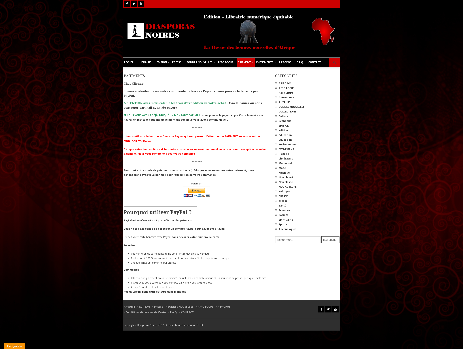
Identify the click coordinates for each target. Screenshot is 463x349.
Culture (283, 116)
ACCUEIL (129, 62)
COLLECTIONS (287, 111)
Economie (285, 121)
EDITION (161, 62)
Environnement (289, 144)
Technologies (287, 229)
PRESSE (176, 62)
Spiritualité (286, 219)
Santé (282, 205)
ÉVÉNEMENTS (264, 62)
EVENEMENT (286, 149)
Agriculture (286, 92)
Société (283, 215)
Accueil (130, 306)
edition (283, 130)
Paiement (196, 183)
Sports (283, 224)
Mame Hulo (286, 163)
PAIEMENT (244, 62)
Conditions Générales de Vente (146, 312)
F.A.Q (300, 62)
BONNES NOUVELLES (199, 62)
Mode (282, 168)
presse (283, 201)
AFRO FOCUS (225, 62)
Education (285, 135)
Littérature (286, 158)
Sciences (284, 210)
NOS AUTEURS (288, 186)
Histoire (284, 154)
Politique (284, 191)
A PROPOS (285, 62)
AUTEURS (284, 102)
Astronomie (286, 97)
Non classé (286, 177)
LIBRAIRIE (145, 62)
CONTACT (314, 62)
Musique (284, 172)
